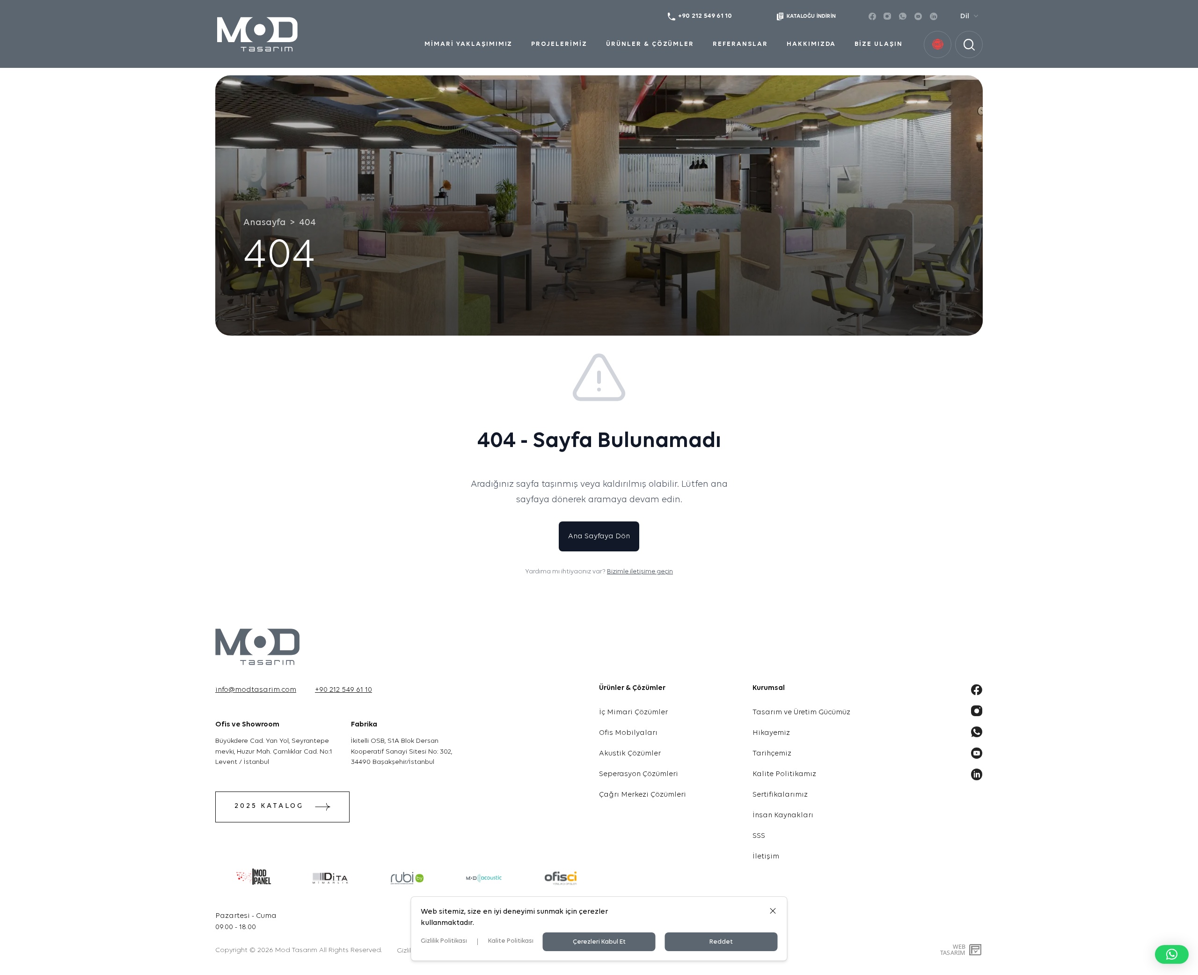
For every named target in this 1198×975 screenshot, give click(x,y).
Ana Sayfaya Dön (599, 536)
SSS (758, 836)
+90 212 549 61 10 (343, 690)
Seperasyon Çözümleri (638, 774)
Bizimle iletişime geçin (640, 571)
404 (307, 222)
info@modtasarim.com (255, 690)
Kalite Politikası (510, 941)
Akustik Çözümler (630, 753)
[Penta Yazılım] (976, 949)
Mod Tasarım (296, 950)
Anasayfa (264, 222)
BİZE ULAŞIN (879, 44)
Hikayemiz (771, 733)
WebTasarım (952, 949)
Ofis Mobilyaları (628, 733)
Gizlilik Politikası (444, 941)
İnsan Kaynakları (782, 815)
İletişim (765, 856)
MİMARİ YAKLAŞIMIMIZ (468, 44)
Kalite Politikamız (784, 774)
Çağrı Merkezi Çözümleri (642, 795)
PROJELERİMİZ (559, 44)
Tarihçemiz (771, 753)
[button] (1172, 954)
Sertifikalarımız (780, 795)
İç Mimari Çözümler (633, 712)
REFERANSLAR (740, 44)
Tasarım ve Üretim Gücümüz (801, 712)
